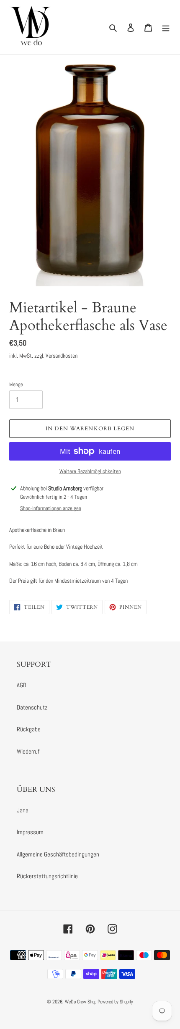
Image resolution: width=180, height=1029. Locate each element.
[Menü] (166, 27)
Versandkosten (61, 355)
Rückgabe (29, 729)
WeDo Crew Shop (80, 1001)
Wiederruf (28, 751)
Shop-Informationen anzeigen (50, 508)
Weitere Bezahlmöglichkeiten (90, 471)
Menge (16, 384)
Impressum (30, 832)
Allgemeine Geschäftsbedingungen (58, 854)
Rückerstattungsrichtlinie (47, 876)
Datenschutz (32, 707)
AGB (21, 685)
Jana (22, 810)
